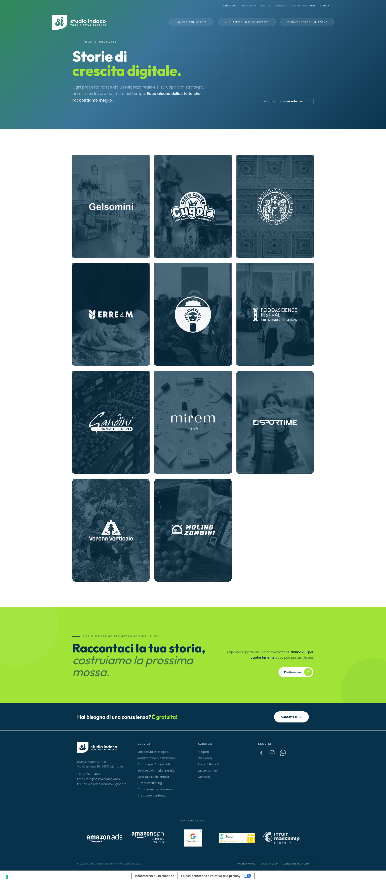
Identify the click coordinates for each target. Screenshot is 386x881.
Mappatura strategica (153, 752)
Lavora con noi (303, 5)
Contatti (327, 5)
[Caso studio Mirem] (193, 422)
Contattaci (291, 717)
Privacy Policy (246, 864)
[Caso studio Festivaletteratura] (193, 314)
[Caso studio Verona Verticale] (111, 530)
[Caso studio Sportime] (275, 422)
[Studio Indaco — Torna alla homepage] (79, 22)
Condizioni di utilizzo (295, 864)
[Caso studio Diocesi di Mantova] (275, 206)
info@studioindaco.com (103, 779)
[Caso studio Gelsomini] (111, 206)
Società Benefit (208, 764)
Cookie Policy (269, 864)
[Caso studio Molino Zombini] (193, 530)
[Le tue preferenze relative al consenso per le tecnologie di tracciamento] (7, 877)
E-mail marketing (150, 783)
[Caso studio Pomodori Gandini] (111, 422)
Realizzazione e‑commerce (157, 758)
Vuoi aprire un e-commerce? (247, 22)
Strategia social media (153, 777)
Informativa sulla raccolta (154, 876)
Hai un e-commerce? (191, 22)
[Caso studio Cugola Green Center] (193, 206)
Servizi (266, 5)
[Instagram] (272, 753)
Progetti (249, 5)
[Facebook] (261, 753)
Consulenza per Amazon (155, 789)
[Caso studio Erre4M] (111, 314)
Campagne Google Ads (154, 764)
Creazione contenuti (152, 795)
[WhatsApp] (283, 753)
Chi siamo (230, 5)
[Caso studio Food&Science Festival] (275, 314)
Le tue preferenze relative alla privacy (210, 876)
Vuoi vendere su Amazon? (307, 22)
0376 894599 (92, 774)
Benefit (281, 5)
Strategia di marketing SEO (156, 771)
